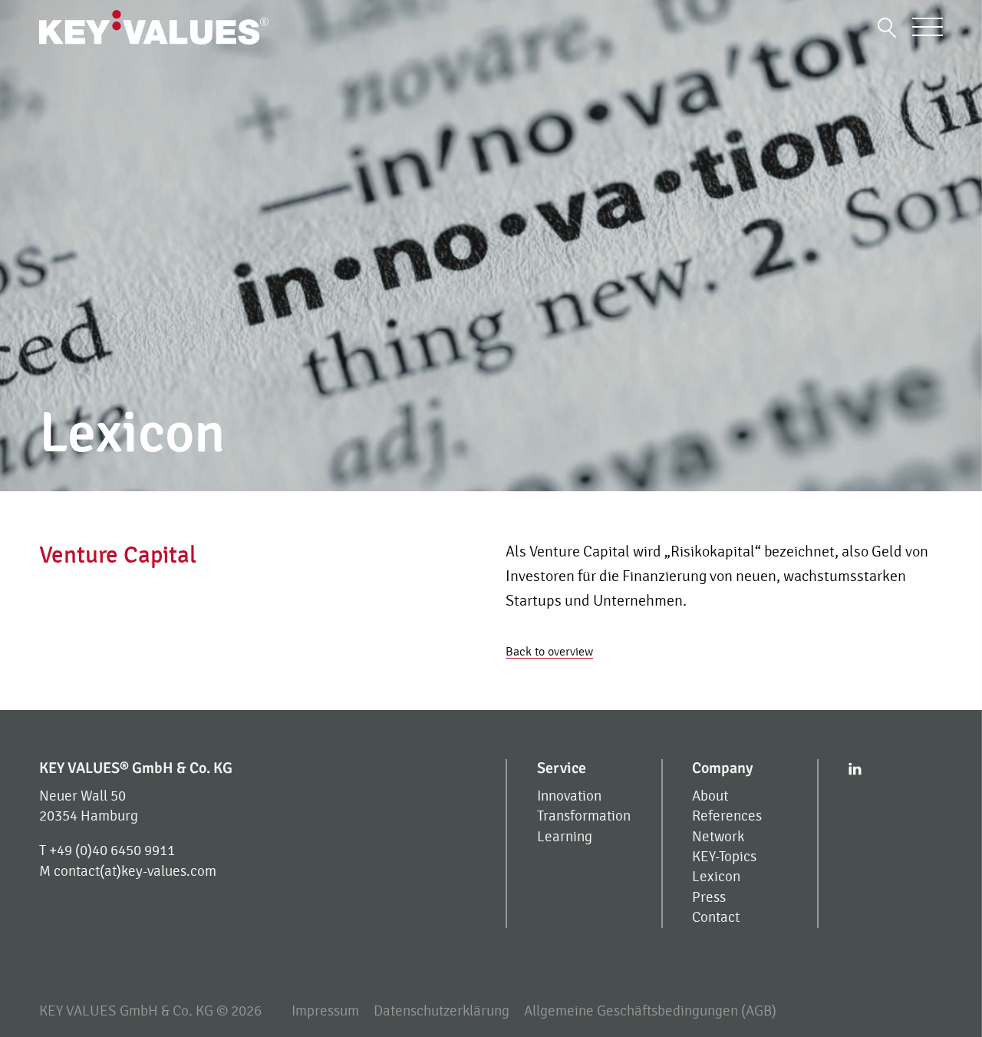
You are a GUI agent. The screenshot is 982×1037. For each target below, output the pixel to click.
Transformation (584, 816)
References (727, 816)
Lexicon (716, 877)
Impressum (325, 1011)
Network (718, 837)
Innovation (569, 796)
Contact (716, 917)
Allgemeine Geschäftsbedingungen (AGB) (650, 1011)
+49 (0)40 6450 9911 (112, 851)
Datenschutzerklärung (441, 1011)
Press (709, 897)
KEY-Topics (724, 857)
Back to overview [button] (549, 652)
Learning (564, 837)
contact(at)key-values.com (135, 871)
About (710, 796)
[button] (887, 27)
